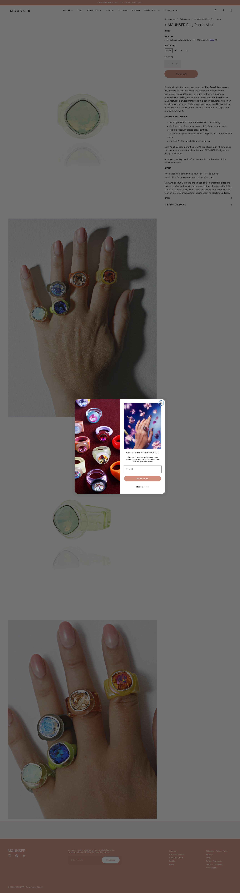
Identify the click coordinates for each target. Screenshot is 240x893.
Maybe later (142, 487)
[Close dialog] (161, 403)
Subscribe (143, 478)
